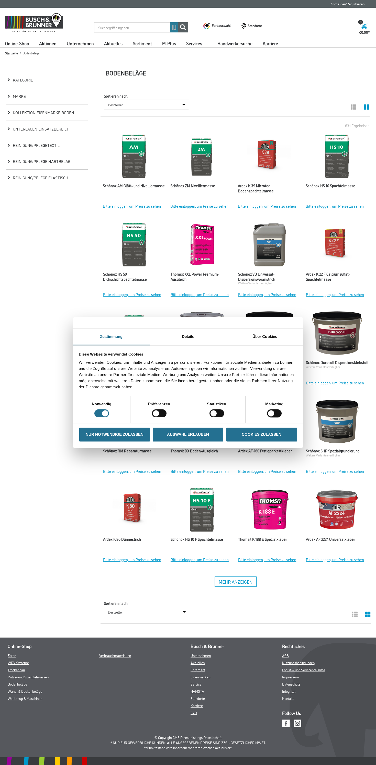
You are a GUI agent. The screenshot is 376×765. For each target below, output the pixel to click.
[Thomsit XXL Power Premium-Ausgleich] (202, 246)
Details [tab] (188, 336)
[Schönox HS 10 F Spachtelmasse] (202, 511)
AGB (285, 655)
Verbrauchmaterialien (115, 655)
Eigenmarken (200, 676)
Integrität (288, 691)
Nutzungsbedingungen (298, 662)
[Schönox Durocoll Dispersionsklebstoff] (337, 334)
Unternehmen (80, 43)
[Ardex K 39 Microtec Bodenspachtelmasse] (269, 158)
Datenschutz (291, 683)
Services (194, 43)
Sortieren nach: (116, 96)
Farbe (12, 655)
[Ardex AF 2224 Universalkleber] (337, 511)
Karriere (270, 43)
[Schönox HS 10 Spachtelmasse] (337, 158)
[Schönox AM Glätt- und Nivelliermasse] (134, 158)
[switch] (160, 413)
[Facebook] (286, 722)
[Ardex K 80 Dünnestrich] (134, 511)
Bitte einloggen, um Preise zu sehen (132, 206)
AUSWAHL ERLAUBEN (188, 434)
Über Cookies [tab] (264, 336)
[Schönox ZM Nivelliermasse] (201, 158)
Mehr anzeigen (235, 582)
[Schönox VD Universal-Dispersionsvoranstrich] (269, 246)
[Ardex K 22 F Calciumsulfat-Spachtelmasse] (337, 246)
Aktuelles (113, 43)
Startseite (11, 53)
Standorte (198, 698)
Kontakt (288, 698)
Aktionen (48, 43)
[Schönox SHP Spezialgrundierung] (337, 423)
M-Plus (169, 43)
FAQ (194, 712)
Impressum (290, 676)
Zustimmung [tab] (111, 336)
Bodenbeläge (17, 683)
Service (196, 683)
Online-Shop (17, 43)
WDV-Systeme (18, 662)
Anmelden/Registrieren (347, 3)
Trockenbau (16, 669)
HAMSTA (197, 691)
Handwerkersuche (234, 43)
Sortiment (142, 43)
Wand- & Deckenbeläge (25, 691)
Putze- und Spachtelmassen (28, 676)
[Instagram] (297, 722)
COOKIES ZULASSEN (261, 434)
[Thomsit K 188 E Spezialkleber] (269, 511)
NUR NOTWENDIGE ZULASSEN (114, 434)
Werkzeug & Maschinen (25, 698)
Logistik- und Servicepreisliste (303, 669)
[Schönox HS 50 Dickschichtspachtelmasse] (134, 246)
